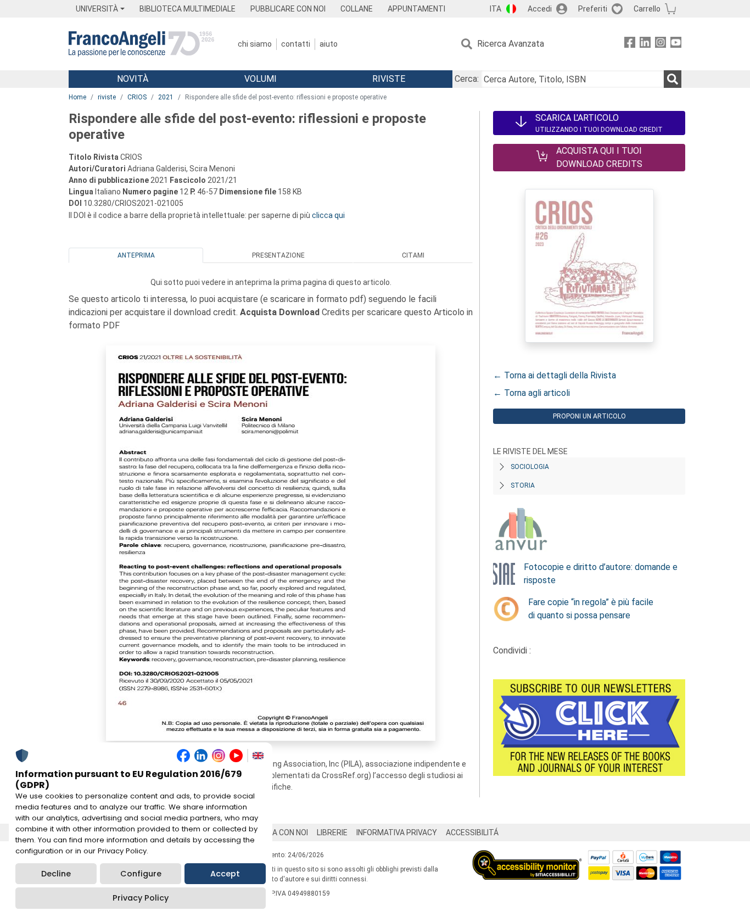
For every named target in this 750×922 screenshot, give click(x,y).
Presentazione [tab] (278, 255)
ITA (495, 8)
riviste (107, 97)
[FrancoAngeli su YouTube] (675, 44)
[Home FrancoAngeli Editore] (141, 43)
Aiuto (329, 44)
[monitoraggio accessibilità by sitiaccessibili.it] (527, 856)
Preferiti (592, 8)
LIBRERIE (332, 832)
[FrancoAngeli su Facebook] (629, 44)
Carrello (647, 8)
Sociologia (530, 467)
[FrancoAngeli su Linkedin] (645, 44)
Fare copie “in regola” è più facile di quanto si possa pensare (590, 609)
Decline (56, 873)
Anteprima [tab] (136, 255)
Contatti (295, 44)
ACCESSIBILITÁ (472, 832)
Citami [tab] (413, 255)
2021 (165, 97)
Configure (140, 873)
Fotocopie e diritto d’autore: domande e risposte (601, 573)
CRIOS (137, 97)
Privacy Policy (141, 897)
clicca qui (328, 215)
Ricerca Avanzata (510, 43)
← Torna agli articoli (531, 393)
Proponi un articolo (589, 416)
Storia (523, 485)
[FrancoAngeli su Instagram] (660, 44)
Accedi (540, 8)
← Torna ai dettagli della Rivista (554, 375)
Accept (225, 873)
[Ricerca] (672, 79)
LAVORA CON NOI (278, 832)
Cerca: (467, 79)
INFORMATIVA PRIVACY (396, 832)
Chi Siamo (255, 44)
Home (77, 97)
